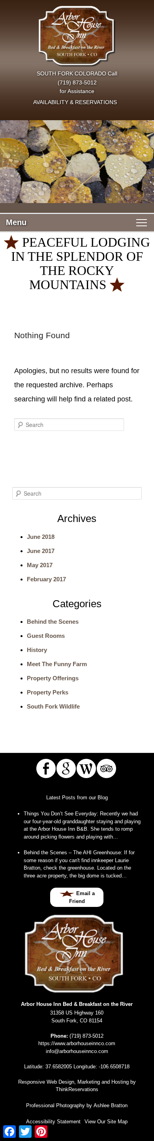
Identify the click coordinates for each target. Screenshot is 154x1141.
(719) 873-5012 (77, 82)
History (37, 650)
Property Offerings (53, 678)
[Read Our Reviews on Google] (66, 768)
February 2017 (46, 579)
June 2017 (40, 551)
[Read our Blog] (86, 768)
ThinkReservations (77, 1089)
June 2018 (40, 536)
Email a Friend (82, 897)
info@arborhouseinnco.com (77, 1051)
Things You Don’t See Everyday (60, 814)
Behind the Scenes (53, 621)
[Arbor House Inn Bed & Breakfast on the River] (77, 36)
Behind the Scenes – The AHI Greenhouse (72, 852)
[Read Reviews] (106, 768)
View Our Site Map (106, 1122)
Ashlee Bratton (111, 1105)
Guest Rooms (46, 635)
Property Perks (47, 692)
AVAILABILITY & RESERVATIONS (75, 102)
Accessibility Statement (53, 1122)
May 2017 (40, 565)
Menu (16, 222)
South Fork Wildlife (53, 706)
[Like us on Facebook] (46, 768)
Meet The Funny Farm (57, 664)
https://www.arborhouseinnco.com (76, 1043)
